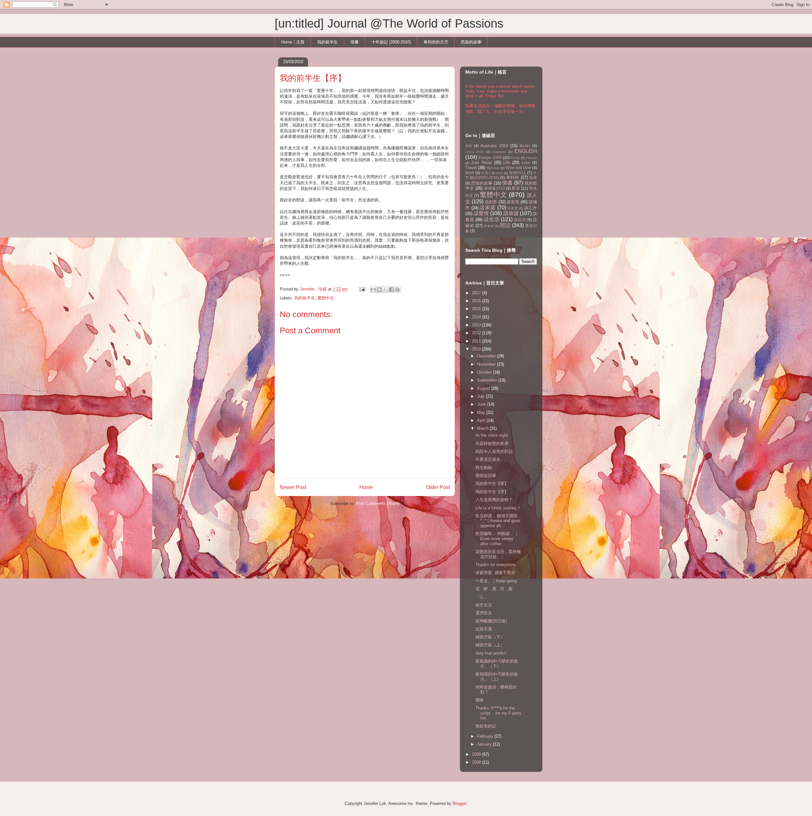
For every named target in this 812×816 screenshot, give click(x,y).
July (481, 396)
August (484, 388)
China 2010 (474, 151)
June (482, 404)
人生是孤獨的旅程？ (494, 499)
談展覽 (513, 208)
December (487, 356)
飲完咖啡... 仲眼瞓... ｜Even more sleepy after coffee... (497, 538)
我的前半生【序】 (491, 491)
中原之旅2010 (492, 173)
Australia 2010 (494, 145)
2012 (477, 332)
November (487, 364)
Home (366, 487)
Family (515, 158)
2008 (477, 762)
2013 (477, 325)
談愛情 (481, 213)
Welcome (493, 168)
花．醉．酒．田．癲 (494, 588)
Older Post (438, 487)
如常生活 (483, 605)
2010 (477, 349)
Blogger (459, 803)
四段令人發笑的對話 (494, 451)
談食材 (489, 226)
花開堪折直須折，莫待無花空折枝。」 (498, 554)
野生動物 (483, 467)
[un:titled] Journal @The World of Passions (389, 23)
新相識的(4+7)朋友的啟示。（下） (496, 664)
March (483, 428)
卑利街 (512, 177)
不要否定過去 (487, 459)
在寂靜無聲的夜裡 (491, 443)
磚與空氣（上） (489, 645)
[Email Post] (361, 289)
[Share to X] (385, 289)
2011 (477, 341)
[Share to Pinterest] (397, 289)
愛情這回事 (485, 475)
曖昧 (479, 700)
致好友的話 (485, 726)
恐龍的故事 (471, 42)
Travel (471, 167)
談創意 (491, 201)
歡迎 (516, 188)
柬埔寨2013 (494, 188)
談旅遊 (511, 213)
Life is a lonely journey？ (498, 508)
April (482, 420)
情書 (354, 42)
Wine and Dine (518, 168)
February (485, 736)
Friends (531, 158)
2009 (477, 754)
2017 (477, 292)
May (481, 412)
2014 (477, 317)
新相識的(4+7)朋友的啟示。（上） (496, 677)
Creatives (499, 151)
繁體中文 (326, 298)
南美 (533, 177)
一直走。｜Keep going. (496, 580)
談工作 (530, 208)
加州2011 (517, 173)
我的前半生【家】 (491, 483)
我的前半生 (327, 42)
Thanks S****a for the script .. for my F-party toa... (498, 713)
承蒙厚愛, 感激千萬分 (495, 572)
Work (469, 173)
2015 (477, 308)
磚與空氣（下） (489, 637)
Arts (468, 146)
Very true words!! (491, 653)
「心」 (481, 596)
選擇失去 (483, 612)
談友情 (513, 201)
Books (525, 146)
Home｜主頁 (292, 42)
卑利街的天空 (435, 42)
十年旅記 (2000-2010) (391, 42)
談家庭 (487, 207)
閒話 (505, 225)
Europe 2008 (490, 157)
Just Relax (481, 162)
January (485, 744)
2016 (477, 300)
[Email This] (373, 289)
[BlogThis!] (379, 289)
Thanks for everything (495, 564)
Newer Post (293, 487)
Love (526, 162)
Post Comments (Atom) (377, 503)
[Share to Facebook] (391, 289)
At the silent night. (492, 435)
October (485, 372)
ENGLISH (525, 151)
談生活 (492, 219)
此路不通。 (485, 629)
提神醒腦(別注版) (491, 620)
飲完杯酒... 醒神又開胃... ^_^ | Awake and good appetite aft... (498, 520)
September (487, 380)
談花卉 (520, 220)
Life (506, 162)
